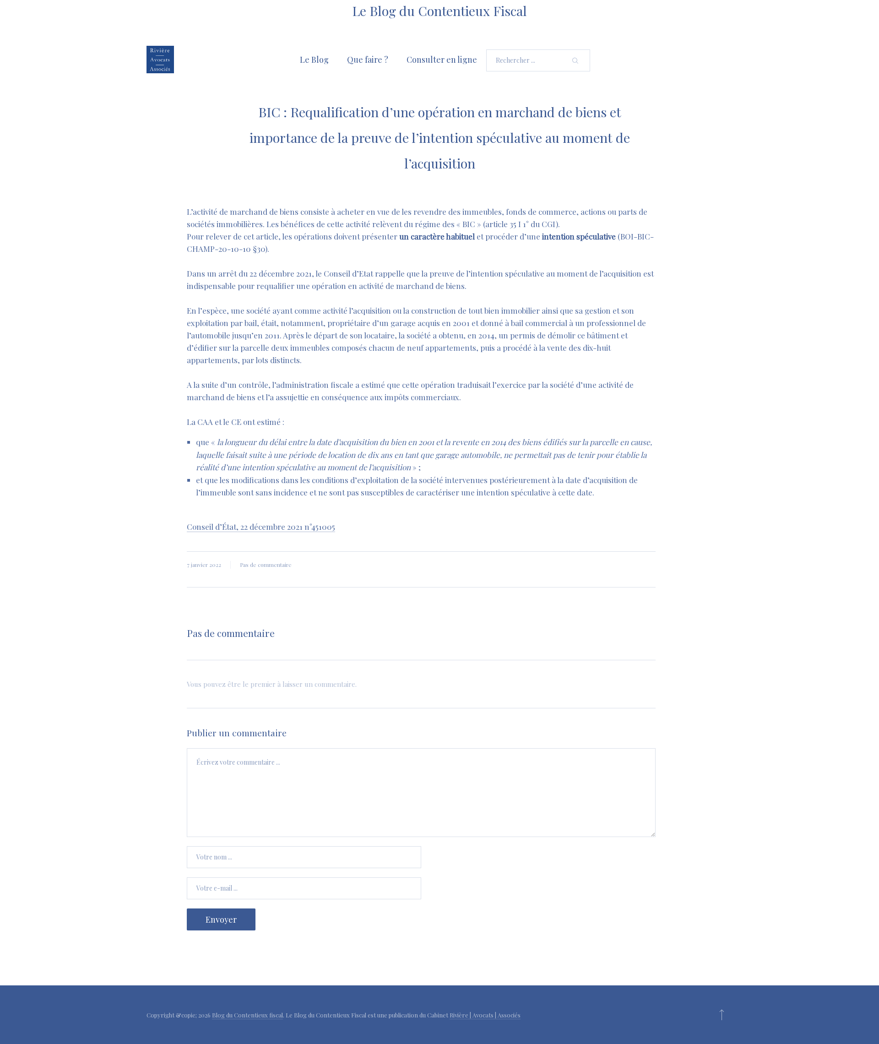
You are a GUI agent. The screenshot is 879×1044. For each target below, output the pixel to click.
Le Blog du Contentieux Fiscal (439, 10)
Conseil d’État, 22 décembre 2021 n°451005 (261, 527)
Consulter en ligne (442, 59)
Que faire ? (367, 59)
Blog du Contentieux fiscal (247, 1015)
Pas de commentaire (266, 564)
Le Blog (314, 59)
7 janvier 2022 (204, 564)
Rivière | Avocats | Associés (485, 1015)
